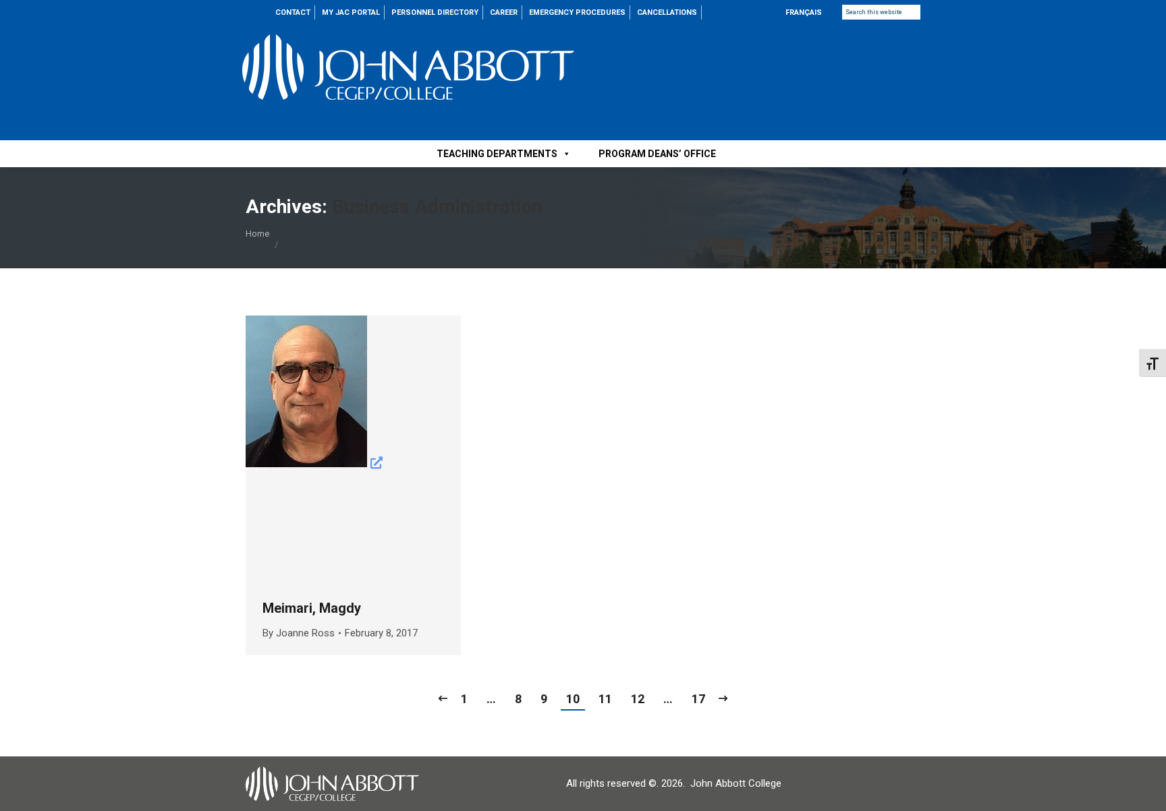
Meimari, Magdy (311, 608)
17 (698, 699)
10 (573, 699)
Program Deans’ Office (657, 153)
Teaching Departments (497, 153)
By (298, 633)
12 (637, 699)
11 (605, 699)
